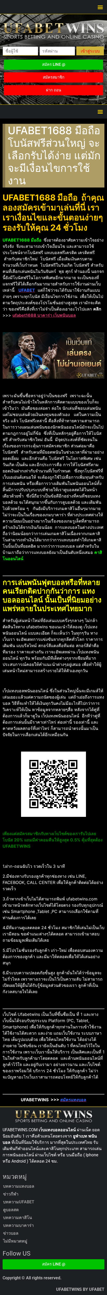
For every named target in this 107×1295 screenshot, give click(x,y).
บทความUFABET (18, 1201)
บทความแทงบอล (18, 1186)
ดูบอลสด (11, 1209)
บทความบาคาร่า (18, 1225)
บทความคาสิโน (17, 1217)
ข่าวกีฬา (10, 1194)
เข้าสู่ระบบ (90, 51)
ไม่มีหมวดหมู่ (15, 1241)
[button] (100, 7)
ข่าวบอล (10, 1233)
